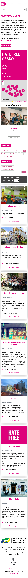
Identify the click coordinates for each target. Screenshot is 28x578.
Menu (3, 9)
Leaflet (14, 101)
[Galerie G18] (14, 116)
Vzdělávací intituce (7, 169)
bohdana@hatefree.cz (6, 40)
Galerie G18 (14, 128)
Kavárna (18, 172)
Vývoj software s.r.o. (14, 573)
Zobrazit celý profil (14, 221)
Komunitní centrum (7, 172)
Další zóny (14, 138)
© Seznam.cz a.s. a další (22, 101)
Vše (11, 156)
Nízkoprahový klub (7, 166)
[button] (3, 89)
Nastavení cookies (14, 569)
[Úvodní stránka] (14, 4)
